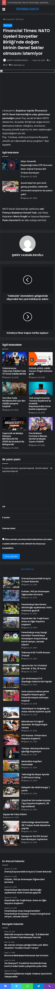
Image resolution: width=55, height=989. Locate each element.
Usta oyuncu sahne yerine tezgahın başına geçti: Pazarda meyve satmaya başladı (35, 696)
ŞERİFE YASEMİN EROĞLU (18, 60)
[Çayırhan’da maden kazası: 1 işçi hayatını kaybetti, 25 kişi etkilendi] (11, 804)
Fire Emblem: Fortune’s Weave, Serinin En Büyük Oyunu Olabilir (38, 437)
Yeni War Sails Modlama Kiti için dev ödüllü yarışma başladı (13, 402)
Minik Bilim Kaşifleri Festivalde (31, 763)
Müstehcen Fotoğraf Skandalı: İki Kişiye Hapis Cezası (34, 724)
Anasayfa (9, 19)
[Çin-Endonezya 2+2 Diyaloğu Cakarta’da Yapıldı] (11, 682)
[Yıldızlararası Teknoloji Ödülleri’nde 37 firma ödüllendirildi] (14, 358)
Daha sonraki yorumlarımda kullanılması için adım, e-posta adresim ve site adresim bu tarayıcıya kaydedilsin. (27, 543)
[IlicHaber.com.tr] (27, 8)
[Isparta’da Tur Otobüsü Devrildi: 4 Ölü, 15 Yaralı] (11, 669)
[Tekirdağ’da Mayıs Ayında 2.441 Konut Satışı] (11, 778)
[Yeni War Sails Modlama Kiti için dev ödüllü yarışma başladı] (14, 388)
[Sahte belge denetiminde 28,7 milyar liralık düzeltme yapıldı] (11, 826)
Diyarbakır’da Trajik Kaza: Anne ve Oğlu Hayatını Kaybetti (35, 621)
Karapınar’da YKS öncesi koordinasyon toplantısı (34, 838)
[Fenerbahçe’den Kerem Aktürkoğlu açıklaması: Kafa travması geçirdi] (11, 608)
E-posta (6, 517)
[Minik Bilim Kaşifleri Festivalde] (11, 765)
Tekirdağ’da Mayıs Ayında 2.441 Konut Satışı (35, 776)
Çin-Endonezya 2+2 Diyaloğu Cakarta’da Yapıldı (36, 680)
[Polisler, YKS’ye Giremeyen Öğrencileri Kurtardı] (11, 595)
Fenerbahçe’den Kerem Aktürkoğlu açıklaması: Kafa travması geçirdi (36, 607)
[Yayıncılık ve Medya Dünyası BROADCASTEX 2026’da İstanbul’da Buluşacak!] (14, 424)
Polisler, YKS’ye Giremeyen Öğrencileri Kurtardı (35, 593)
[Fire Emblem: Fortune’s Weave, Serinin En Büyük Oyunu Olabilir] (41, 424)
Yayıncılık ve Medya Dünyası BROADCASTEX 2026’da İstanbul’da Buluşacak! (13, 439)
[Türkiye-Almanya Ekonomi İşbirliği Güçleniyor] (11, 752)
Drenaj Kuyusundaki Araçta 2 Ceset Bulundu (36, 580)
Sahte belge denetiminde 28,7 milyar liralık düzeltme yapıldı (35, 825)
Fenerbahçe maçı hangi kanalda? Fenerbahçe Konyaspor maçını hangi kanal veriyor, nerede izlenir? (34, 638)
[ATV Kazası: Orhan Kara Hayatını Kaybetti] (11, 739)
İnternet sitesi (8, 528)
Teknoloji (19, 19)
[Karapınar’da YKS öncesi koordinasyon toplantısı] (11, 840)
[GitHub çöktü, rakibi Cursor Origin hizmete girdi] (41, 358)
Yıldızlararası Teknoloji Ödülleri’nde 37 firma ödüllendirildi (14, 371)
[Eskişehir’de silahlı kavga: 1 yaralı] (11, 791)
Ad (4, 506)
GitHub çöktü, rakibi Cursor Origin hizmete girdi (40, 371)
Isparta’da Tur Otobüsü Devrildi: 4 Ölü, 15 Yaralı (34, 667)
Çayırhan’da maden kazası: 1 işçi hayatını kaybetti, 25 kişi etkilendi (36, 803)
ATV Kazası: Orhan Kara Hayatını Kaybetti (34, 737)
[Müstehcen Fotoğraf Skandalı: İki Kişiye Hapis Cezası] (11, 725)
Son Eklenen (27, 569)
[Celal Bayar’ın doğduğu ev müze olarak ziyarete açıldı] (11, 712)
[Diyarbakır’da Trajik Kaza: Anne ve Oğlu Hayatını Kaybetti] (11, 622)
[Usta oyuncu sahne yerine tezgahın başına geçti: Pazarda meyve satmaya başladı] (11, 695)
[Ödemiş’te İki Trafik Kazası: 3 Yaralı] (11, 656)
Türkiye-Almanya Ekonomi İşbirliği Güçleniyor (35, 750)
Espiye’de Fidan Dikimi (15, 814)
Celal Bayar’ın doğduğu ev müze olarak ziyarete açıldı (36, 710)
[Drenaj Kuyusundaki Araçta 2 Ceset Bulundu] (11, 582)
